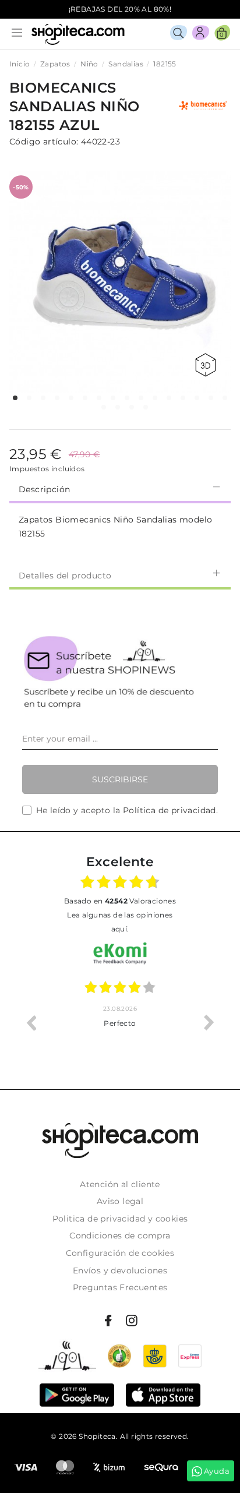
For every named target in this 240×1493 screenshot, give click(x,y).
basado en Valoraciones (120, 900)
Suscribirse (120, 779)
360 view (207, 365)
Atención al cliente (120, 1184)
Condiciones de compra (119, 1235)
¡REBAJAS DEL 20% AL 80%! (120, 9)
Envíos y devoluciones (120, 1270)
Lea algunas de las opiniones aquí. (119, 921)
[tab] (120, 488)
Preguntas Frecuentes (120, 1287)
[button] (15, 398)
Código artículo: (43, 141)
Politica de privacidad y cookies (120, 1218)
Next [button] (209, 1022)
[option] (86, 1022)
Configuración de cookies (120, 1253)
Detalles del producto (65, 575)
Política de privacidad (169, 810)
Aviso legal (120, 1201)
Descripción (44, 489)
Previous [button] (31, 1022)
